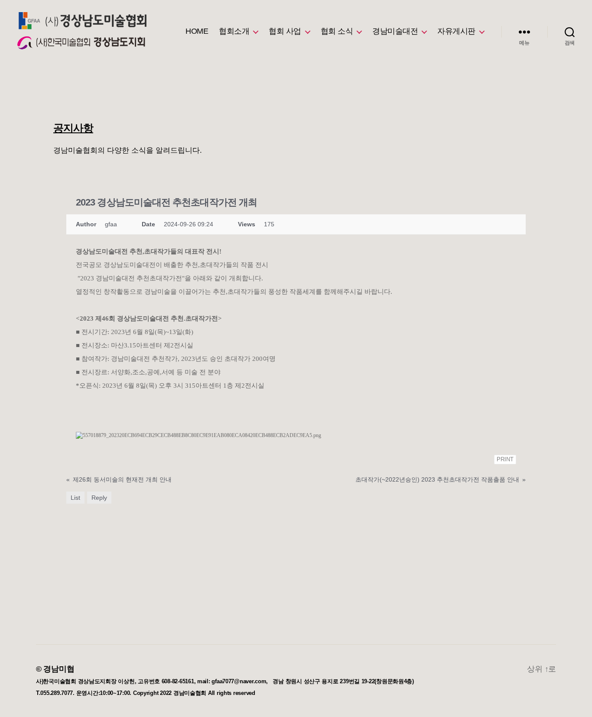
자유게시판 (456, 31)
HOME (196, 31)
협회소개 (234, 31)
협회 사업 (285, 31)
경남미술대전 (395, 31)
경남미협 (58, 669)
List (75, 497)
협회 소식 (337, 31)
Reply (99, 497)
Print (505, 459)
